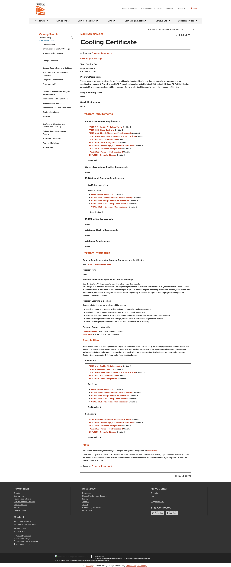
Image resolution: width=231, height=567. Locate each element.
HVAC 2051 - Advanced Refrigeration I (105, 148)
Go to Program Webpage (91, 58)
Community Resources (91, 507)
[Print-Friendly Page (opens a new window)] (186, 35)
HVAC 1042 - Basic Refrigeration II (104, 142)
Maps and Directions (52, 138)
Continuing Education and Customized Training (54, 125)
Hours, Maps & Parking (23, 498)
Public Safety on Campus (24, 501)
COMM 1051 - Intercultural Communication (109, 206)
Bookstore (86, 493)
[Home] (40, 9)
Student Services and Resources (57, 107)
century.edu (152, 450)
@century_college (23, 535)
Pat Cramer (88, 334)
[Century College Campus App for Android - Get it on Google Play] (157, 514)
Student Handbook (51, 112)
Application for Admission (54, 103)
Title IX (85, 504)
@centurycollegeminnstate (27, 541)
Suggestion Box (157, 501)
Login (195, 8)
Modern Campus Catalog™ (136, 565)
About (124, 8)
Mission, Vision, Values (53, 53)
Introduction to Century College (56, 48)
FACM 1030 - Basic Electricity (101, 130)
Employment (19, 496)
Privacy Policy (86, 561)
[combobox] (171, 29)
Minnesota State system (112, 558)
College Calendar (50, 60)
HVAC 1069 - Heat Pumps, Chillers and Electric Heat (111, 145)
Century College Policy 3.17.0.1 (99, 264)
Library (85, 498)
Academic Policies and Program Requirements (57, 93)
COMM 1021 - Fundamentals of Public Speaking (111, 197)
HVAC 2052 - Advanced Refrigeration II (106, 151)
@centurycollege (23, 538)
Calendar (154, 493)
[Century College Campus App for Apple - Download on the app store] (172, 514)
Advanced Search (47, 40)
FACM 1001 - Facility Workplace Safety (105, 127)
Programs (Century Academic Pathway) (55, 74)
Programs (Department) (53, 79)
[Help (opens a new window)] (189, 35)
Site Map (17, 507)
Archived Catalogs (51, 143)
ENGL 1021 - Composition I (102, 194)
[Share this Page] (182, 35)
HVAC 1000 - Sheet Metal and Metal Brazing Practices (112, 136)
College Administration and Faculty (54, 132)
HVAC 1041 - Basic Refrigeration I (103, 139)
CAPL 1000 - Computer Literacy (102, 155)
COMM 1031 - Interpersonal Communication (110, 200)
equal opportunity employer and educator (138, 558)
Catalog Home (49, 44)
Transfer (159, 8)
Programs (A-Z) (49, 84)
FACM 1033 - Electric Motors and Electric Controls (110, 133)
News (153, 496)
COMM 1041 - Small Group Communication (109, 203)
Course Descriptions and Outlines (57, 68)
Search (180, 8)
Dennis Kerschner (90, 331)
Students (133, 8)
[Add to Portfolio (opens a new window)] (179, 35)
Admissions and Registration (55, 98)
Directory (169, 8)
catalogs (89, 565)
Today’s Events (20, 510)
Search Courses (147, 8)
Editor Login (87, 510)
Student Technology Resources (95, 496)
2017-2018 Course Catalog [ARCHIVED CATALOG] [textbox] (165, 29)
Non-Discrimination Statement (100, 561)
